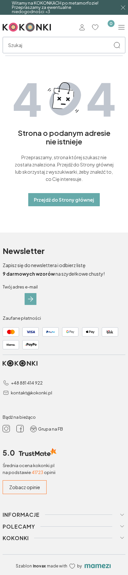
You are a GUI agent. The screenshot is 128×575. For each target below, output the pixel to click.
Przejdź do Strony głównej (64, 200)
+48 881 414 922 (27, 383)
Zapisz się (30, 299)
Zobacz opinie (24, 487)
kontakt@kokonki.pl (31, 392)
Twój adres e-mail (20, 286)
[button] (117, 45)
